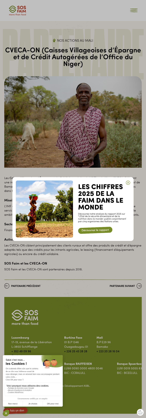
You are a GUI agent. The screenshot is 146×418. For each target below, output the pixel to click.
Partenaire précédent (25, 286)
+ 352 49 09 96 (21, 351)
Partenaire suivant (122, 286)
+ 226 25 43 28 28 (75, 351)
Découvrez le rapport (95, 230)
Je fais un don (15, 410)
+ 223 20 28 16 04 (108, 351)
